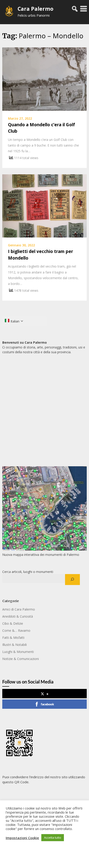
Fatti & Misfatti (13, 637)
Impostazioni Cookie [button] (22, 838)
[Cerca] (72, 579)
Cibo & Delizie (12, 623)
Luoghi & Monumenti (18, 652)
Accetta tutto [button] (52, 837)
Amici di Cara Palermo (18, 609)
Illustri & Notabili (14, 644)
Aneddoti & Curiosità (17, 616)
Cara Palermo (35, 8)
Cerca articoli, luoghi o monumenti (27, 572)
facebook (47, 704)
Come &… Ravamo (16, 630)
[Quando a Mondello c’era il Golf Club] (44, 78)
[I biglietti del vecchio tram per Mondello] (44, 205)
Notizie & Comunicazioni (20, 659)
